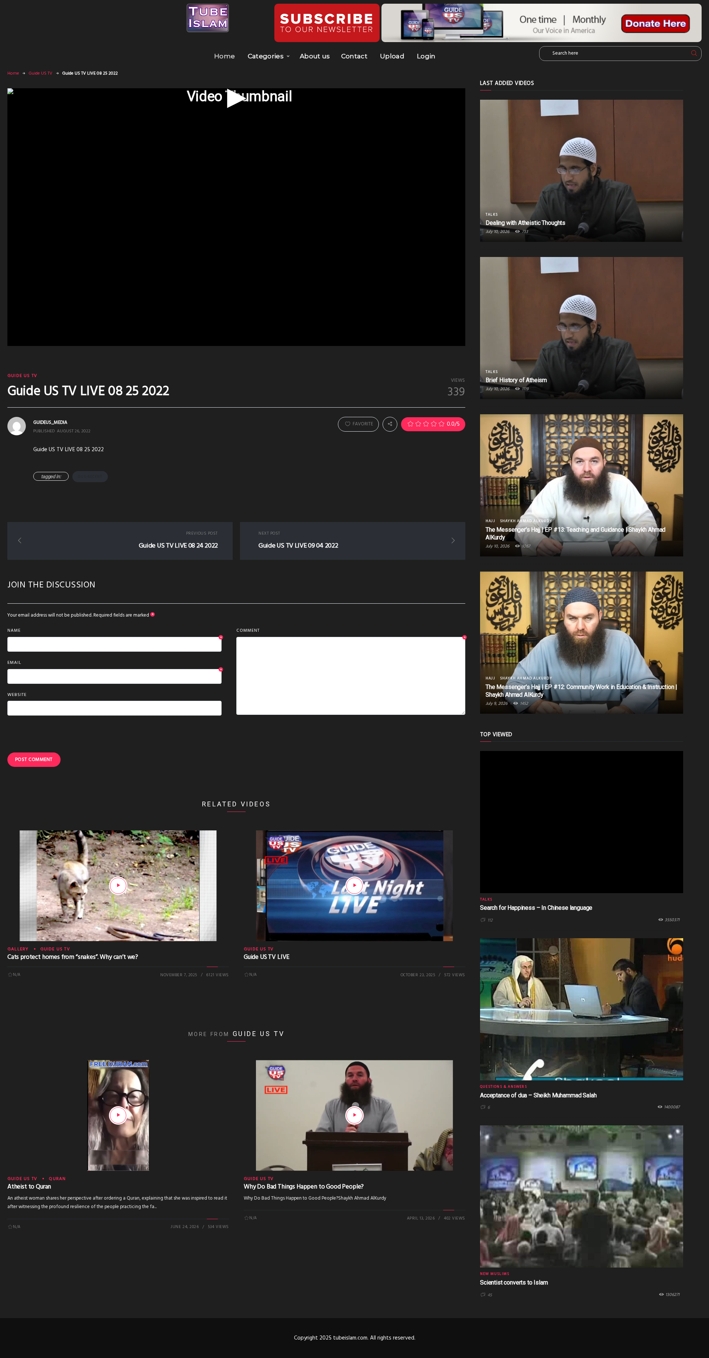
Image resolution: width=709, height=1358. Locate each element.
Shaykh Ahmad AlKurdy (526, 521)
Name (114, 631)
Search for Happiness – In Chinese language (536, 907)
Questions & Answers (503, 1087)
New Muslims (494, 1274)
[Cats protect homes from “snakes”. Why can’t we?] (118, 886)
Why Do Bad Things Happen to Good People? (304, 1187)
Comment (350, 631)
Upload (392, 56)
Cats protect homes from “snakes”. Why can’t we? (72, 957)
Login (426, 56)
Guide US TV (40, 73)
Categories (266, 56)
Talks (492, 214)
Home (224, 56)
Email (114, 663)
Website (17, 695)
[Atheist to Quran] (118, 1115)
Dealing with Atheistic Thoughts (525, 222)
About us (315, 56)
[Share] (390, 424)
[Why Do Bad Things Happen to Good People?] (354, 1115)
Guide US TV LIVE (267, 957)
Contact (354, 56)
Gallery (17, 949)
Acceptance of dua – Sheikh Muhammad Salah (538, 1095)
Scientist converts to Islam (514, 1282)
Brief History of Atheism (516, 380)
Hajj (490, 521)
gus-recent (90, 477)
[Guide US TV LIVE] (354, 886)
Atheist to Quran (29, 1187)
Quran (57, 1179)
